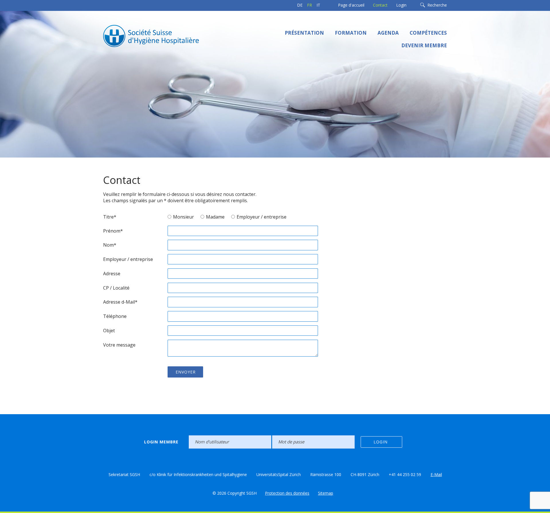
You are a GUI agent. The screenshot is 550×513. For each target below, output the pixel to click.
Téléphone (115, 316)
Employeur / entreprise (128, 259)
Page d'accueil (351, 5)
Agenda (388, 33)
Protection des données (287, 493)
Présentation (304, 33)
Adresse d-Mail (120, 302)
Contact (380, 5)
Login (401, 5)
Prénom (113, 231)
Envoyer (186, 372)
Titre (109, 217)
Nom (109, 245)
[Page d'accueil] (160, 35)
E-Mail (436, 474)
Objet (109, 330)
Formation (351, 33)
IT (318, 5)
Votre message (119, 345)
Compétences (428, 33)
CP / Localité (116, 288)
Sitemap (325, 493)
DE (299, 5)
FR (309, 5)
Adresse (111, 273)
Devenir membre (424, 45)
